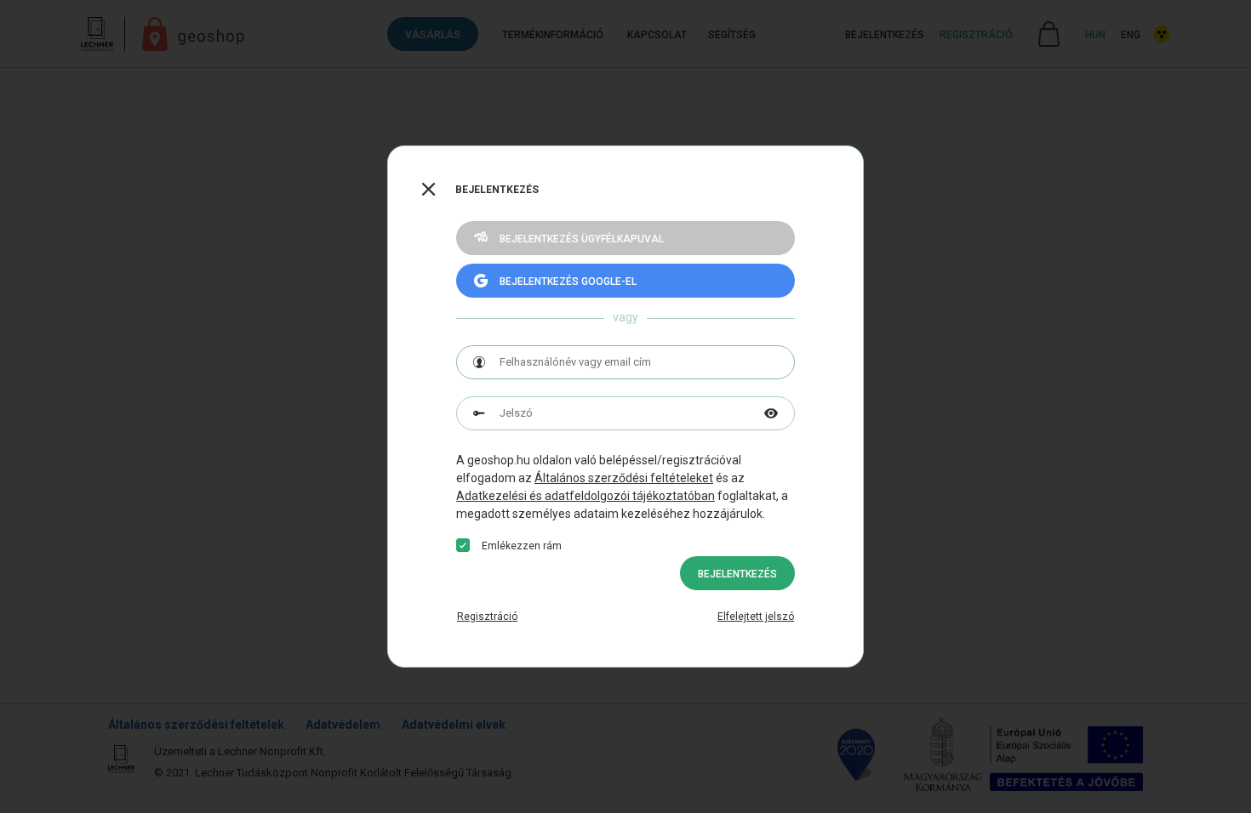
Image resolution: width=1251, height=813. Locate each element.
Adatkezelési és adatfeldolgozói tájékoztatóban (585, 496)
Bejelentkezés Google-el (568, 281)
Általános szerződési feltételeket (623, 478)
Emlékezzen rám (522, 546)
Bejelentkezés (737, 574)
